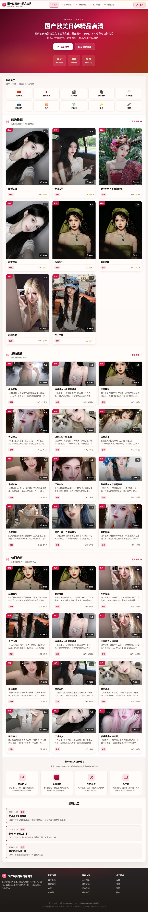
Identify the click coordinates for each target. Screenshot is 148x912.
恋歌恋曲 (105, 261)
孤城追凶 (12, 532)
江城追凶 (12, 188)
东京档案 (12, 334)
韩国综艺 (86, 892)
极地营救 (12, 389)
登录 (141, 4)
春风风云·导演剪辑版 (111, 188)
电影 (50, 888)
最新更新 (86, 884)
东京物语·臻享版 (109, 641)
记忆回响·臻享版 (63, 436)
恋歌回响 (58, 261)
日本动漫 (86, 888)
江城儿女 (59, 736)
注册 (118, 888)
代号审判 (59, 484)
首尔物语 (12, 261)
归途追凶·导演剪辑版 (111, 484)
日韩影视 (52, 884)
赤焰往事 (58, 188)
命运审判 (59, 688)
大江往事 (58, 334)
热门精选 (86, 879)
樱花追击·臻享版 (109, 736)
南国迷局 (105, 688)
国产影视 (52, 879)
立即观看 (65, 46)
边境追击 (105, 436)
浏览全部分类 (84, 46)
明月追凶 (12, 736)
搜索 (118, 892)
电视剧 (51, 892)
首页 (118, 879)
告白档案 (105, 532)
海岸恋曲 (12, 484)
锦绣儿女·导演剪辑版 (65, 389)
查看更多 (135, 121)
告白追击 (12, 436)
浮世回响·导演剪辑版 (65, 532)
